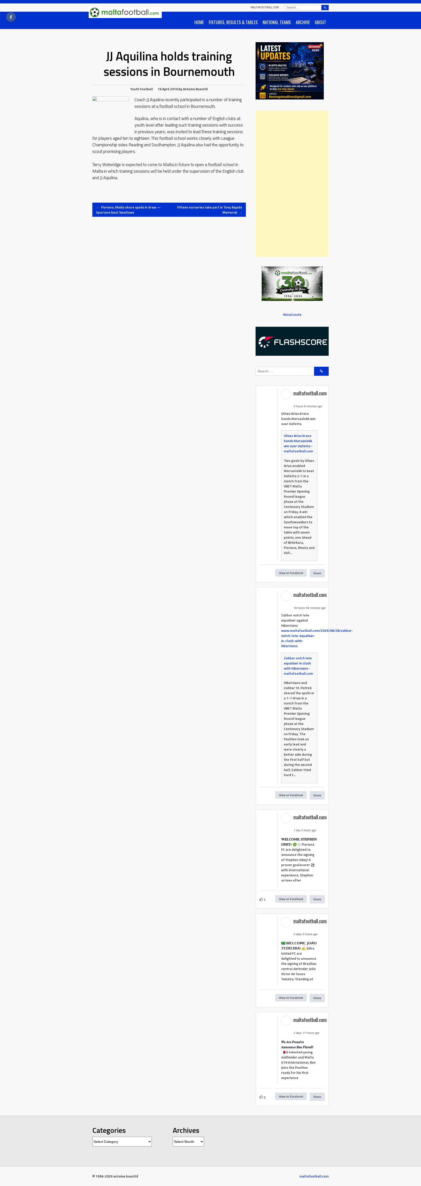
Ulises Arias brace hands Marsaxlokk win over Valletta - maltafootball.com (298, 443)
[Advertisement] (292, 183)
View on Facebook (291, 573)
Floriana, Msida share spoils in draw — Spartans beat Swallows (128, 210)
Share (317, 573)
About (320, 22)
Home (199, 22)
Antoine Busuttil (195, 88)
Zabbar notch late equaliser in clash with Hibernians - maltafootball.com (298, 665)
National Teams (277, 22)
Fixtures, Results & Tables (233, 22)
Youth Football (141, 88)
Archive (303, 22)
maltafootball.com (265, 7)
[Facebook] (11, 17)
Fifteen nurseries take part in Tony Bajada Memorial (209, 210)
